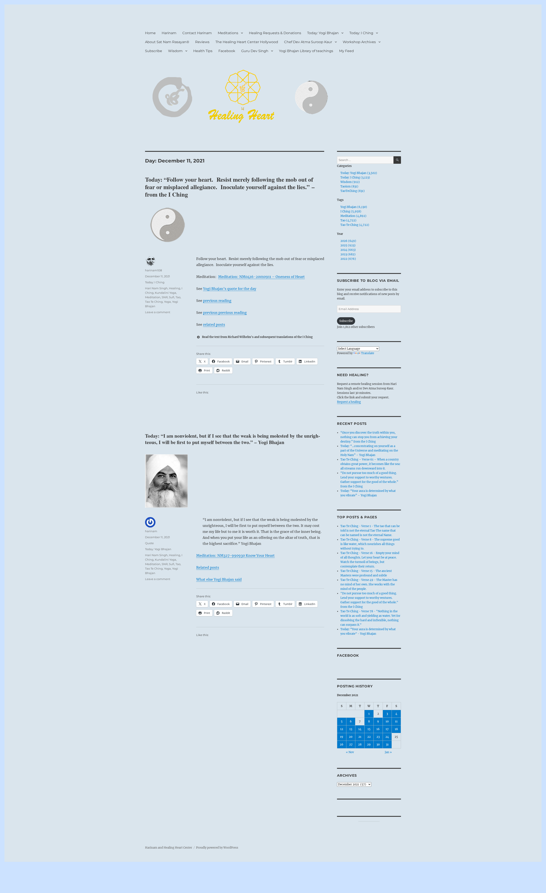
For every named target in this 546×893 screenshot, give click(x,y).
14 (360, 729)
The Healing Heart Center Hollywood (246, 42)
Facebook (226, 51)
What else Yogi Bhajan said (219, 579)
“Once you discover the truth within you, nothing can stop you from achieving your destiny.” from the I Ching (368, 437)
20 (351, 737)
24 (387, 737)
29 (369, 744)
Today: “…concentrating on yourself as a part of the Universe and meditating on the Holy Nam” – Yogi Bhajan (369, 450)
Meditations (228, 33)
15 (368, 729)
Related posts (207, 567)
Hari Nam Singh (156, 288)
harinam (151, 531)
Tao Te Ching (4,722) (354, 225)
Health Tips (202, 51)
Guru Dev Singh (254, 51)
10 (387, 721)
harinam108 (153, 270)
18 (396, 729)
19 (341, 737)
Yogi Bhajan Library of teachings (306, 51)
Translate (367, 353)
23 (378, 737)
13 (350, 729)
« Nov (350, 752)
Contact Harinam (197, 33)
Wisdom (175, 51)
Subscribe (153, 51)
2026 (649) (348, 241)
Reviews (202, 42)
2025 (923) (348, 245)
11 (396, 721)
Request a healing (349, 402)
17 (387, 729)
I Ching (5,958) (350, 211)
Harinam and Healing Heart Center (168, 847)
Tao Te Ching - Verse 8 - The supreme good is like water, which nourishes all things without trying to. (370, 544)
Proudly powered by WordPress (217, 847)
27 (351, 744)
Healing (174, 288)
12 (341, 729)
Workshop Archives (359, 42)
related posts (214, 324)
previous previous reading (225, 312)
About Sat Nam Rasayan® (167, 42)
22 (369, 737)
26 (341, 744)
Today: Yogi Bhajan (323, 33)
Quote (149, 543)
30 (378, 744)
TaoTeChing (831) (352, 191)
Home (150, 33)
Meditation (152, 297)
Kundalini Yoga (165, 292)
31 (387, 744)
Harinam (169, 33)
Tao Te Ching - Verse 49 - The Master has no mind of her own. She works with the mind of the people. (368, 584)
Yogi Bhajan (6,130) (353, 207)
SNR (165, 297)
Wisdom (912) (350, 182)
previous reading (217, 300)
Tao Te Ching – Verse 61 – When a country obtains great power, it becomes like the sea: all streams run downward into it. (370, 464)
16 (378, 729)
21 (359, 737)
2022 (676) (348, 259)
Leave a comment (157, 312)
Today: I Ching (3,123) (355, 177)
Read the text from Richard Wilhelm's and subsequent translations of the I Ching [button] (257, 337)
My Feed (346, 51)
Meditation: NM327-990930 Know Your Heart (235, 555)
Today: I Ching (361, 33)
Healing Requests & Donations (275, 33)
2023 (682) (348, 254)
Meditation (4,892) (353, 216)
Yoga (167, 301)
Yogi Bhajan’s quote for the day (229, 288)
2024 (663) (348, 250)
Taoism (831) (349, 186)
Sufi (171, 297)
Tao (178, 297)
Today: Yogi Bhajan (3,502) (358, 173)
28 (360, 744)
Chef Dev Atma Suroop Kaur (308, 42)
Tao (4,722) (348, 220)
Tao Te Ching (154, 301)
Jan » (388, 752)
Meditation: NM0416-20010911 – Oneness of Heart (261, 277)
